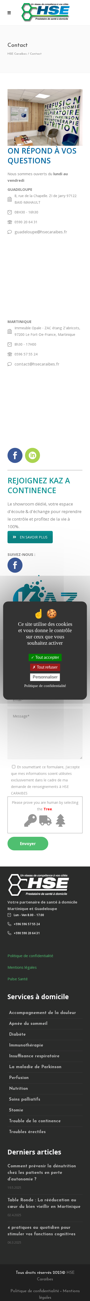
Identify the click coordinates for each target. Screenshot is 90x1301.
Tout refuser (47, 667)
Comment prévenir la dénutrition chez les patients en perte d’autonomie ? (42, 1172)
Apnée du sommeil (28, 1024)
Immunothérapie (26, 1045)
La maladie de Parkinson (35, 1067)
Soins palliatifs (24, 1099)
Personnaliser (45, 677)
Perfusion (19, 1078)
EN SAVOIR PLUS (34, 537)
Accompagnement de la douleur (42, 1013)
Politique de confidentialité (30, 955)
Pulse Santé (18, 978)
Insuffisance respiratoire (34, 1056)
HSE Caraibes (17, 53)
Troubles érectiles (27, 1132)
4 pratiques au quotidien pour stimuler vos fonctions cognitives (42, 1230)
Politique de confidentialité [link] (45, 686)
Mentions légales (22, 967)
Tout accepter (46, 657)
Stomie (16, 1110)
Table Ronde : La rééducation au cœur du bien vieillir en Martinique (44, 1203)
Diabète (17, 1034)
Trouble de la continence (35, 1121)
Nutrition (18, 1089)
